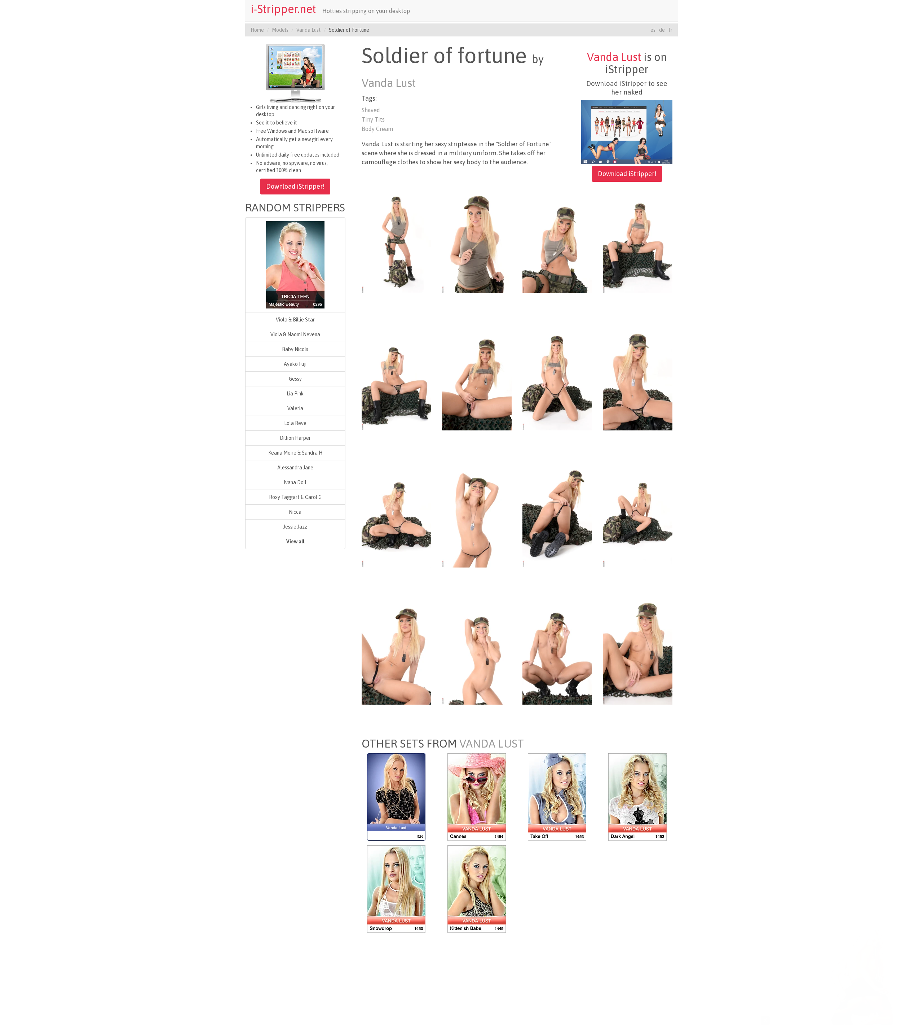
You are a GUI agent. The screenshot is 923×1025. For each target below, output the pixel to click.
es (652, 30)
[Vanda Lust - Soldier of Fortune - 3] (557, 241)
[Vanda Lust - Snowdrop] (396, 888)
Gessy (295, 379)
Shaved (371, 110)
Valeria (295, 408)
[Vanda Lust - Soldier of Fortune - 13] (396, 652)
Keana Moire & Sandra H (295, 453)
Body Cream (377, 129)
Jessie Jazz (295, 527)
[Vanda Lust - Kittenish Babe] (476, 888)
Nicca (295, 512)
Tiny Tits (373, 119)
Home (257, 30)
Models (280, 30)
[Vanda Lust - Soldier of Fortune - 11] (557, 515)
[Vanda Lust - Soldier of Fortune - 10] (477, 515)
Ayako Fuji (295, 364)
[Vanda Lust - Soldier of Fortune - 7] (557, 378)
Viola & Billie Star (295, 320)
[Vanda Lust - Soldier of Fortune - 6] (477, 378)
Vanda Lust (308, 30)
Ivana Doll (295, 482)
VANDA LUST (491, 743)
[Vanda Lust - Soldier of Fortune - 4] (637, 241)
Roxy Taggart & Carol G (295, 497)
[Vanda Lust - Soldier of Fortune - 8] (637, 378)
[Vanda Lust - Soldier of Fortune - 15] (557, 652)
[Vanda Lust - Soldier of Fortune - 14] (477, 652)
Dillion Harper (295, 438)
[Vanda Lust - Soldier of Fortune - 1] (396, 241)
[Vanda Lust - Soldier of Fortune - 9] (396, 515)
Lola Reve (295, 423)
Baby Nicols (295, 349)
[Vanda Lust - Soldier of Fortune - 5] (396, 378)
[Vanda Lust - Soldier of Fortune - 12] (637, 515)
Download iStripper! (295, 186)
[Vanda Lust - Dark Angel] (637, 796)
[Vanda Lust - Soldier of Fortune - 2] (477, 241)
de (662, 30)
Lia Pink (295, 394)
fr (670, 30)
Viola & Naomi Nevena (295, 334)
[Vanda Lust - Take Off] (557, 796)
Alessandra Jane (295, 467)
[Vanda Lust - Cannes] (476, 796)
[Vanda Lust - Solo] (396, 796)
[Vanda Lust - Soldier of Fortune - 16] (637, 652)
